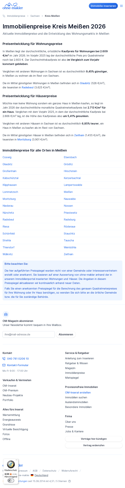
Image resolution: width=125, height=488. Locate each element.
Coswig (7, 157)
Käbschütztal (10, 178)
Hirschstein (70, 171)
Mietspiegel (72, 377)
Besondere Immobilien (78, 407)
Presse (69, 426)
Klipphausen (10, 184)
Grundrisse (9, 424)
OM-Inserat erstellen (78, 392)
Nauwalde (70, 198)
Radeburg (69, 219)
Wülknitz (8, 254)
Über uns (70, 421)
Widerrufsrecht (70, 470)
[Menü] (16, 461)
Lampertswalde (73, 184)
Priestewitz (70, 212)
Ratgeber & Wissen (76, 363)
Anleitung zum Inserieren (79, 358)
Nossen (68, 205)
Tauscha (69, 240)
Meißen (68, 191)
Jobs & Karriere (74, 431)
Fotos (6, 434)
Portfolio (8, 400)
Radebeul (28, 87)
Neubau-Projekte (13, 395)
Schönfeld (9, 233)
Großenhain (9, 171)
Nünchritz (8, 212)
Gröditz (68, 164)
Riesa (6, 226)
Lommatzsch (10, 191)
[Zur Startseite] (13, 6)
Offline (6, 439)
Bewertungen (20, 481)
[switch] (11, 480)
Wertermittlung (11, 415)
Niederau (8, 205)
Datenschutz (49, 470)
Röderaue (69, 226)
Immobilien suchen (76, 397)
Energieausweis (12, 419)
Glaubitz (85, 83)
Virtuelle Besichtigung (15, 429)
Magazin (70, 368)
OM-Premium (10, 390)
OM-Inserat (9, 385)
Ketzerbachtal (72, 178)
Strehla (7, 240)
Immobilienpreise (75, 372)
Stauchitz (69, 233)
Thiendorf (8, 247)
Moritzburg (24, 139)
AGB (35, 470)
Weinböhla (70, 247)
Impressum (22, 470)
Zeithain (79, 135)
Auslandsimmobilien (76, 402)
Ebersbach (70, 157)
